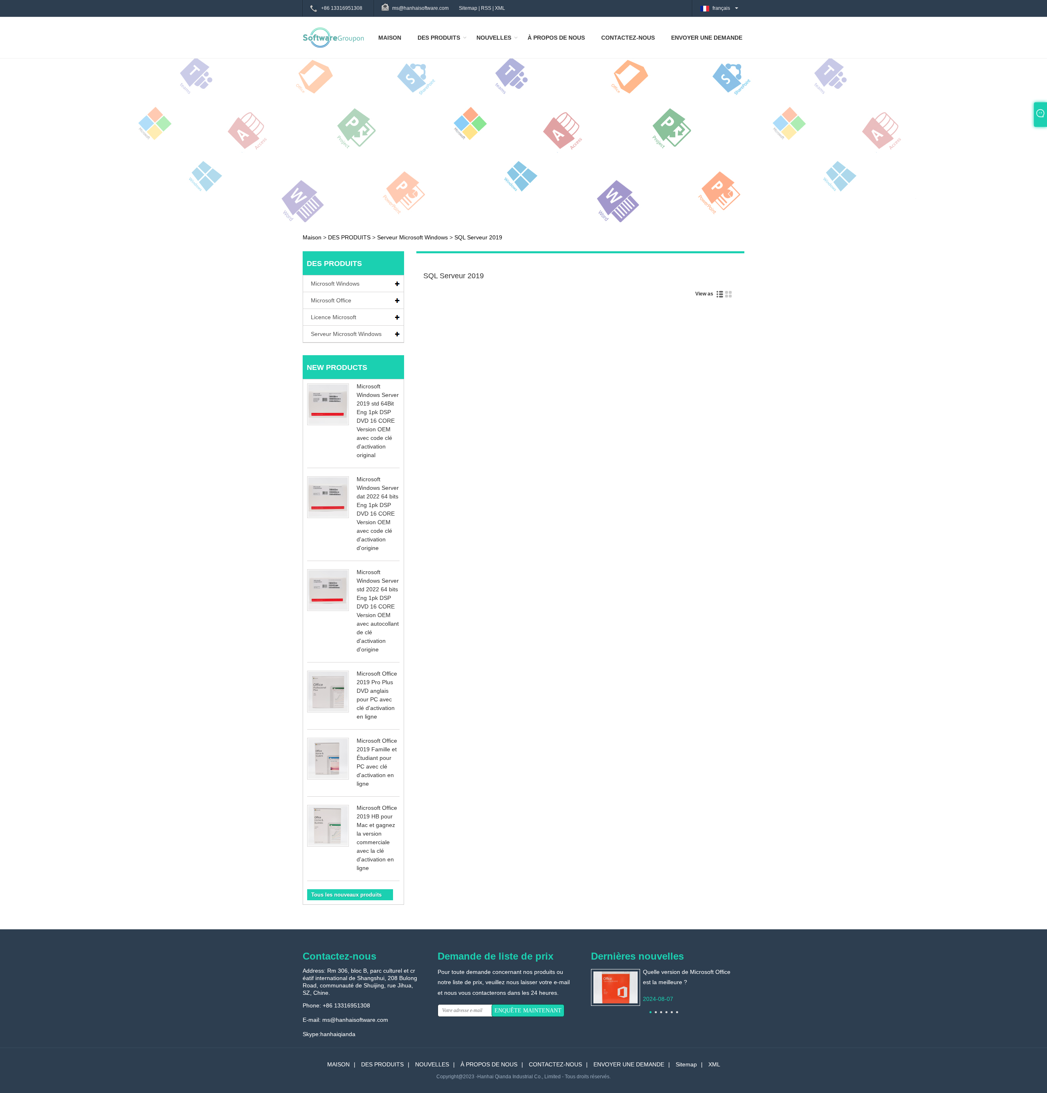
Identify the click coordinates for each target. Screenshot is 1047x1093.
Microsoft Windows (335, 283)
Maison (312, 237)
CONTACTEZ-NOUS (628, 37)
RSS (486, 8)
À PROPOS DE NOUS (556, 37)
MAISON (389, 37)
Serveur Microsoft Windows (412, 237)
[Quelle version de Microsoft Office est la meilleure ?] (615, 987)
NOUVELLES (493, 37)
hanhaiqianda (337, 1034)
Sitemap (468, 8)
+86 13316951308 (341, 8)
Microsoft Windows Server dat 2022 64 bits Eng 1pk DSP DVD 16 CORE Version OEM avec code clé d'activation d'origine (378, 513)
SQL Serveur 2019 (478, 237)
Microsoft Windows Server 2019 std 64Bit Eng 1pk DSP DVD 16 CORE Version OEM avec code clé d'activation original (378, 420)
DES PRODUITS (439, 37)
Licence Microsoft (333, 317)
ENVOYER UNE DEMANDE (706, 37)
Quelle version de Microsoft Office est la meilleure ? (686, 977)
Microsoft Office (331, 300)
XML (500, 8)
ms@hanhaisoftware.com (355, 1019)
